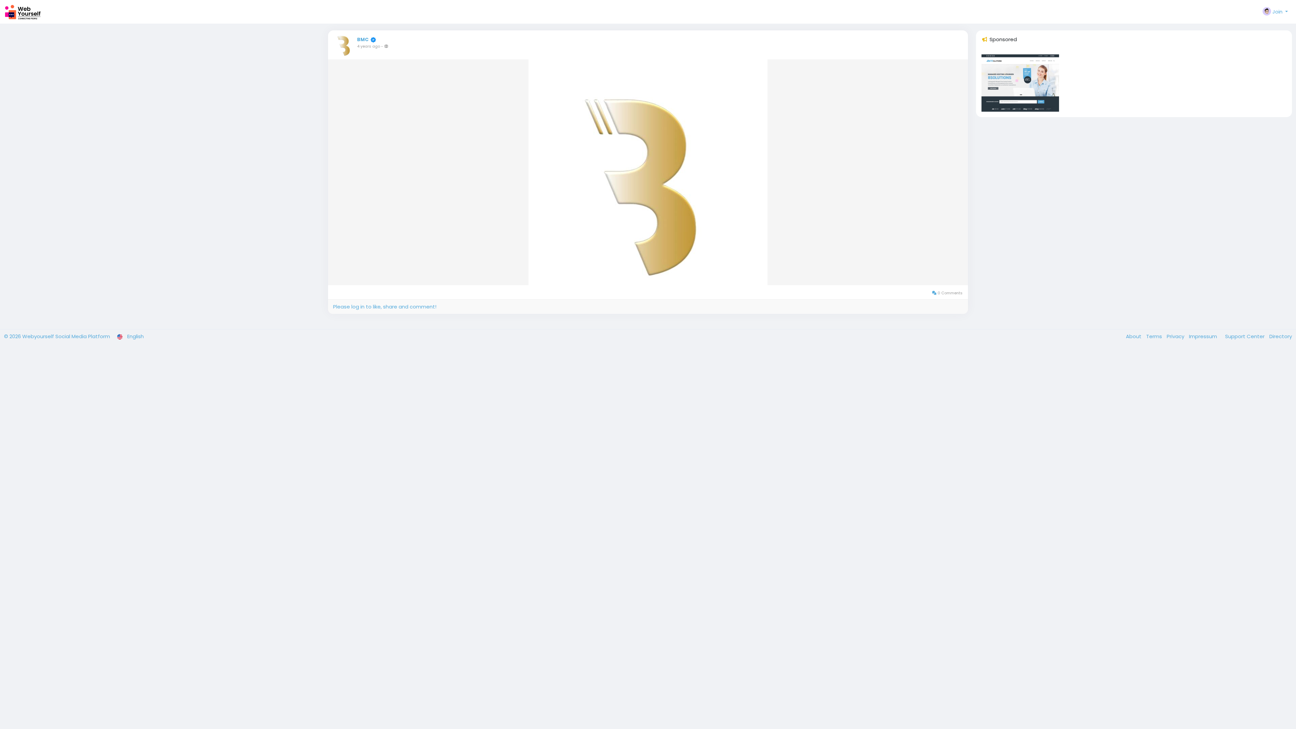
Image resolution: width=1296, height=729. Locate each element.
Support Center (1245, 336)
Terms (1154, 336)
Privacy (1176, 336)
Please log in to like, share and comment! (384, 306)
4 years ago (368, 46)
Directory (1280, 336)
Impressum (1203, 336)
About (1134, 336)
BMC (363, 39)
